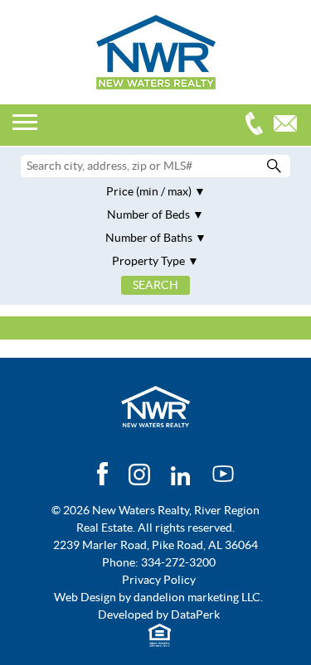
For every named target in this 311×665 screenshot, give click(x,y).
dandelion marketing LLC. (198, 597)
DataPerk (195, 614)
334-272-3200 (258, 125)
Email (289, 125)
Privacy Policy (159, 579)
